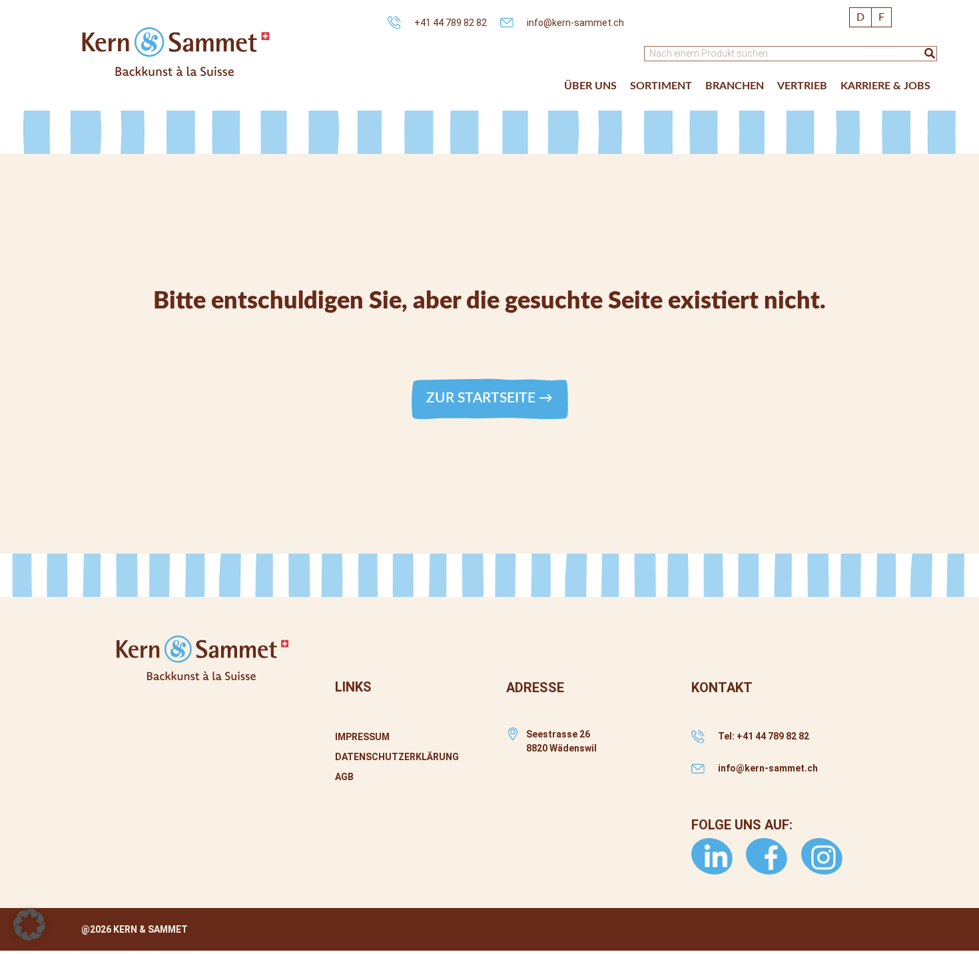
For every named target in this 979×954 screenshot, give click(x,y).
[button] (590, 86)
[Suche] (929, 54)
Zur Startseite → (489, 398)
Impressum (362, 736)
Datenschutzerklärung (397, 756)
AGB (344, 776)
